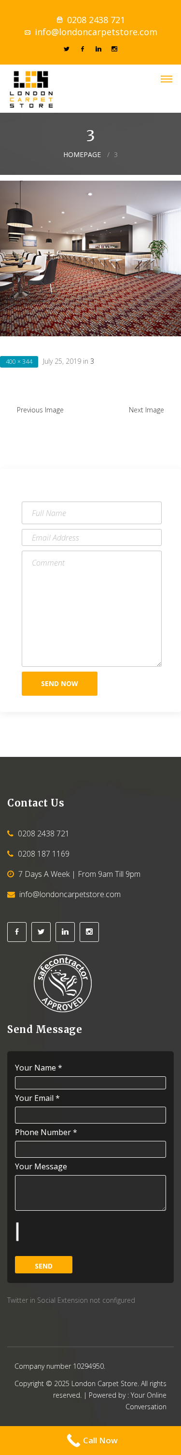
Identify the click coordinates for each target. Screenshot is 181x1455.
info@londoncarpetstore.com (96, 32)
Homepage (82, 154)
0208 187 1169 (44, 853)
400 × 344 (19, 361)
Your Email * (37, 1098)
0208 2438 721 (96, 20)
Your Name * (38, 1068)
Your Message (41, 1166)
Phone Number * (46, 1132)
